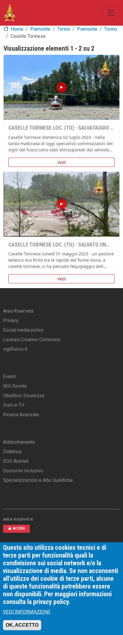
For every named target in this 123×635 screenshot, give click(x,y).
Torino (63, 29)
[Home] (10, 13)
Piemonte (40, 29)
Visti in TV (13, 405)
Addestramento (19, 442)
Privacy (11, 320)
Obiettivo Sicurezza (23, 395)
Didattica (12, 451)
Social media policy (23, 330)
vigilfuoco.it (15, 349)
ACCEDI (19, 528)
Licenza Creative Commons (31, 339)
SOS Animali (16, 461)
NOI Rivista (15, 386)
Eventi (9, 376)
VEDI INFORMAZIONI (26, 611)
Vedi (61, 162)
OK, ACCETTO (22, 625)
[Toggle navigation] (111, 13)
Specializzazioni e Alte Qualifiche (38, 480)
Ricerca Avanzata (21, 414)
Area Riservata (18, 311)
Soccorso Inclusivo (23, 470)
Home (17, 29)
